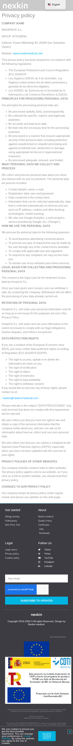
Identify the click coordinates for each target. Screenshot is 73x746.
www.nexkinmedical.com (28, 53)
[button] (69, 731)
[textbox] (36, 23)
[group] (36, 95)
